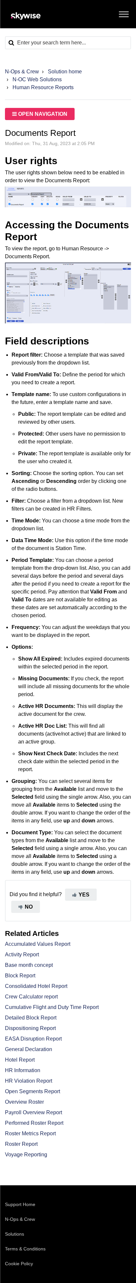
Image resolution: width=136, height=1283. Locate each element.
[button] (123, 13)
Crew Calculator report (31, 996)
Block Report (20, 975)
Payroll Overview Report (33, 1112)
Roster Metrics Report (30, 1133)
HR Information (22, 1070)
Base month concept (29, 965)
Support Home (20, 1204)
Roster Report (21, 1144)
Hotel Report (20, 1060)
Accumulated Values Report (37, 944)
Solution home (65, 71)
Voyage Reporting (26, 1154)
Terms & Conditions (25, 1248)
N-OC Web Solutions (37, 79)
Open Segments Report (32, 1091)
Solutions (14, 1234)
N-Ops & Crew (22, 71)
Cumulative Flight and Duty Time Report (52, 1007)
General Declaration (28, 1049)
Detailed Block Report (30, 1017)
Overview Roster (24, 1102)
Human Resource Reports (43, 87)
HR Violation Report (28, 1081)
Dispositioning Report (30, 1028)
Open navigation (42, 114)
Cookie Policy (19, 1263)
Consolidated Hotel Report (36, 986)
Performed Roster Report (34, 1123)
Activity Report (22, 954)
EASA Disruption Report (33, 1039)
